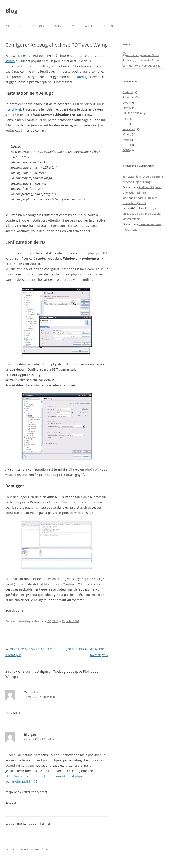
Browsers (129, 97)
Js (21, 26)
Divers (127, 103)
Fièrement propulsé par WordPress (26, 849)
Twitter (88, 26)
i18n (125, 118)
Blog (11, 11)
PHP (7, 26)
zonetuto (129, 177)
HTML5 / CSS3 (132, 113)
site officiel (13, 109)
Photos (109, 26)
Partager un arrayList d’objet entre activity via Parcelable (142, 213)
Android (38, 26)
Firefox (127, 108)
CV (72, 26)
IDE (49, 621)
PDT (19, 56)
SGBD (57, 26)
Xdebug (82, 77)
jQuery (127, 134)
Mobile (127, 140)
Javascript (129, 129)
